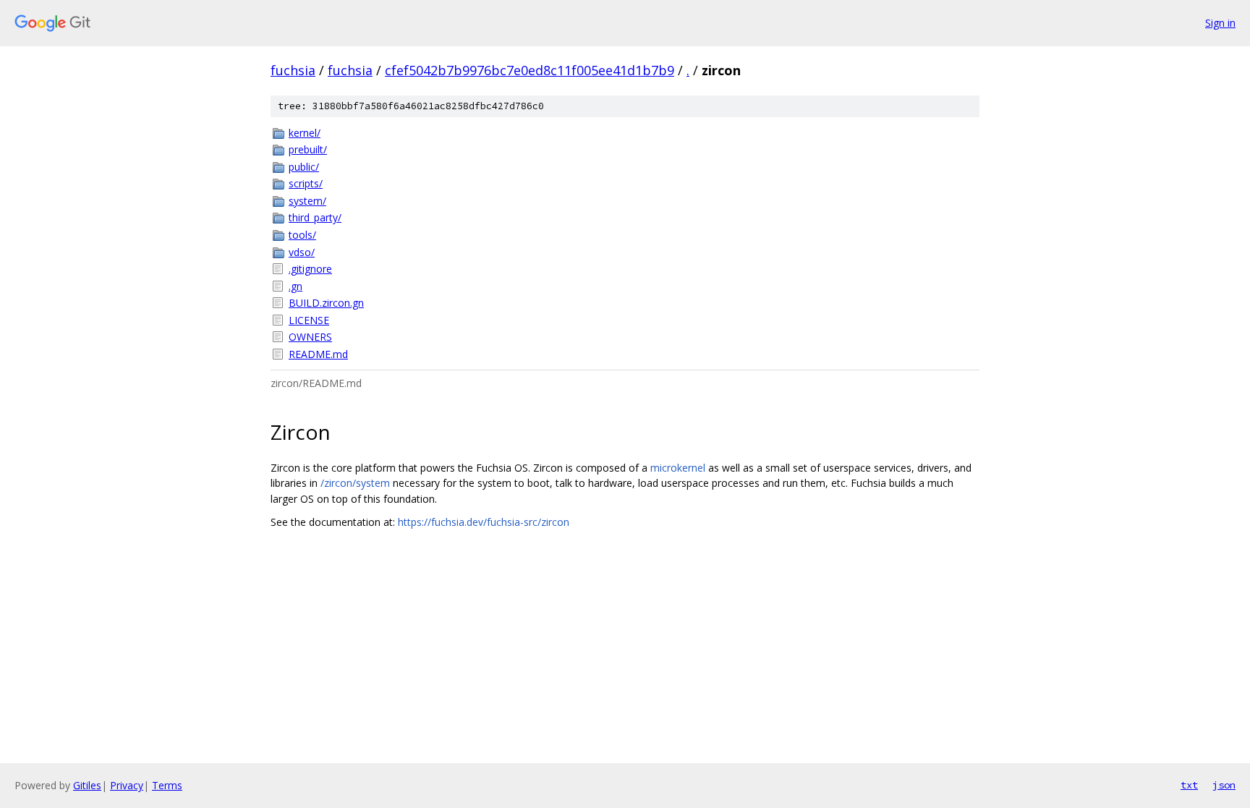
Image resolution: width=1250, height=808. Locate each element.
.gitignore (310, 269)
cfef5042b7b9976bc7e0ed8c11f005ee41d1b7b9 (529, 70)
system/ (307, 201)
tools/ (302, 235)
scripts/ (306, 183)
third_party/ (315, 217)
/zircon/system (355, 483)
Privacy (126, 785)
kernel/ (304, 133)
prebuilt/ (308, 149)
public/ (304, 167)
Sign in (1220, 23)
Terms (167, 785)
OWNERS (310, 337)
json (1224, 784)
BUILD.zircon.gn (326, 303)
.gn (295, 286)
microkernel (677, 468)
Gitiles (87, 785)
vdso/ (302, 252)
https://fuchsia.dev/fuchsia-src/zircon (483, 522)
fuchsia (293, 70)
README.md (318, 354)
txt (1189, 784)
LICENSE (309, 320)
